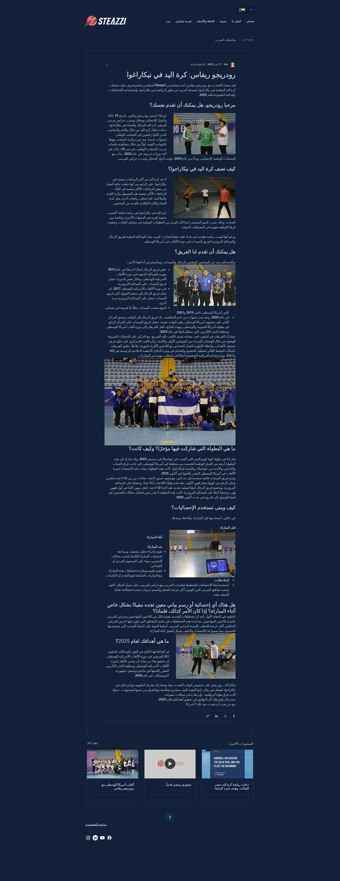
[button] (183, 21)
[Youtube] (102, 837)
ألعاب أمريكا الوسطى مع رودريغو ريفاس (118, 786)
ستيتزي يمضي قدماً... (177, 784)
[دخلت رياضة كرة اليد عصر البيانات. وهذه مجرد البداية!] (227, 764)
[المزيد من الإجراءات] (106, 64)
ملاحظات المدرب (225, 40)
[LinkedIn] (95, 837)
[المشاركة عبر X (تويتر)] (225, 716)
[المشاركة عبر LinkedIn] (216, 716)
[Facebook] (109, 837)
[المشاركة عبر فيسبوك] (234, 716)
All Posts (248, 40)
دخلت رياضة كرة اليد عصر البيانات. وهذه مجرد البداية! (231, 786)
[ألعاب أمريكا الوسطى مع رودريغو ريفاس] (112, 764)
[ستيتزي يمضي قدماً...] (170, 764)
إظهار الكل (92, 743)
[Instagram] (88, 837)
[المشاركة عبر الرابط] (207, 716)
